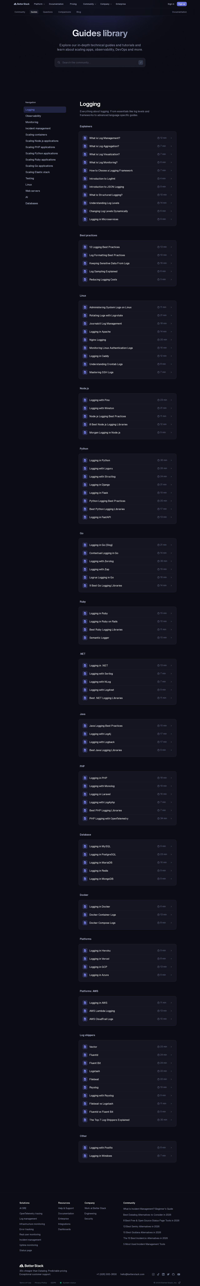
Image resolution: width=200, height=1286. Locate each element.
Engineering (90, 1213)
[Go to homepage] (21, 4)
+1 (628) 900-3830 (107, 1274)
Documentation (179, 12)
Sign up (181, 4)
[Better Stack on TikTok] (158, 1274)
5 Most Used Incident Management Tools (144, 1244)
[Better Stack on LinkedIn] (163, 1274)
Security (89, 1219)
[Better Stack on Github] (173, 1274)
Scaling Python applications (41, 153)
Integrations (64, 1224)
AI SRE (23, 1208)
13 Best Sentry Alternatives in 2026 (141, 1226)
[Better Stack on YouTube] (178, 1274)
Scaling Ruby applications (40, 159)
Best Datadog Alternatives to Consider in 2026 (147, 1215)
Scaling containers (36, 134)
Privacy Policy (41, 1283)
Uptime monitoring (29, 1245)
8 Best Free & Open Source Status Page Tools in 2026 (151, 1220)
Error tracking (27, 1229)
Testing (29, 178)
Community (20, 12)
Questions (48, 12)
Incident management (38, 128)
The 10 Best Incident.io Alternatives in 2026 (145, 1238)
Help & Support (66, 1208)
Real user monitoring (30, 1234)
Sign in (171, 4)
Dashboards (64, 1229)
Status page (26, 1250)
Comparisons (64, 12)
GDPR (53, 1283)
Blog (79, 12)
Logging (30, 109)
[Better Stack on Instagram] (153, 1274)
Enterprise (63, 1219)
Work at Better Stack (95, 1208)
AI (26, 197)
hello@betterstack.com (132, 1274)
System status (69, 1283)
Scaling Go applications (39, 166)
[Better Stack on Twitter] (168, 1274)
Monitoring (31, 122)
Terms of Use (25, 1283)
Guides (34, 12)
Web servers (32, 191)
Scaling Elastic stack (37, 172)
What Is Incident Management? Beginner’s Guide (148, 1209)
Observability (33, 116)
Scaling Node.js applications (41, 141)
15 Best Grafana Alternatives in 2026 (142, 1232)
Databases (31, 203)
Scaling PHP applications (40, 147)
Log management (28, 1219)
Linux (28, 184)
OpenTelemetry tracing (31, 1213)
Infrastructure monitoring (32, 1224)
